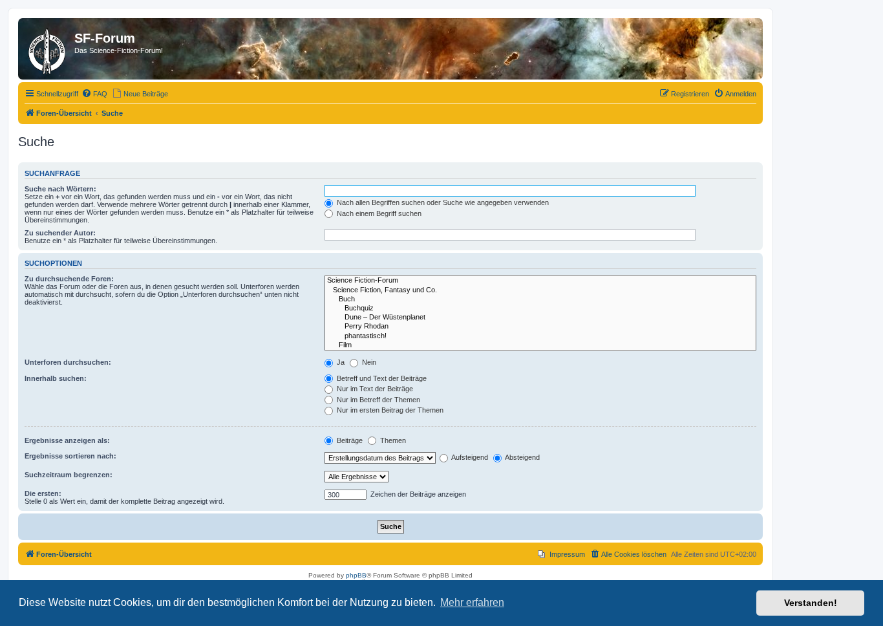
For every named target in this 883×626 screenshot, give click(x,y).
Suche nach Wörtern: (60, 189)
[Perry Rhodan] (540, 326)
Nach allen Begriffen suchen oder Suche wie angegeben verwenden (442, 202)
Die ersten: (43, 493)
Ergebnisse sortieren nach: (70, 456)
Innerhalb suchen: (56, 378)
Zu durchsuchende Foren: (69, 279)
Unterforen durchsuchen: (68, 362)
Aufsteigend (469, 457)
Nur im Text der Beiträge (374, 389)
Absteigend (522, 457)
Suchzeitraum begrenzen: (68, 475)
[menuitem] (94, 94)
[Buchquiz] (540, 308)
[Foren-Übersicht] (47, 48)
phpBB (356, 575)
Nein (368, 362)
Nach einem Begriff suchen (378, 213)
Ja (340, 362)
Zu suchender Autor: (60, 233)
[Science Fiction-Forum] (540, 280)
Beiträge (349, 440)
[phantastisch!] (540, 336)
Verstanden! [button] (810, 603)
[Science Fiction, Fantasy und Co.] (540, 290)
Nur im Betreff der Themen (377, 400)
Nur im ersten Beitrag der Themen (389, 410)
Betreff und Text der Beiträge (381, 378)
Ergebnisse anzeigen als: (67, 440)
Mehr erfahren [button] (472, 602)
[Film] (540, 345)
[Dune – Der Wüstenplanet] (540, 317)
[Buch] (540, 299)
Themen (392, 440)
